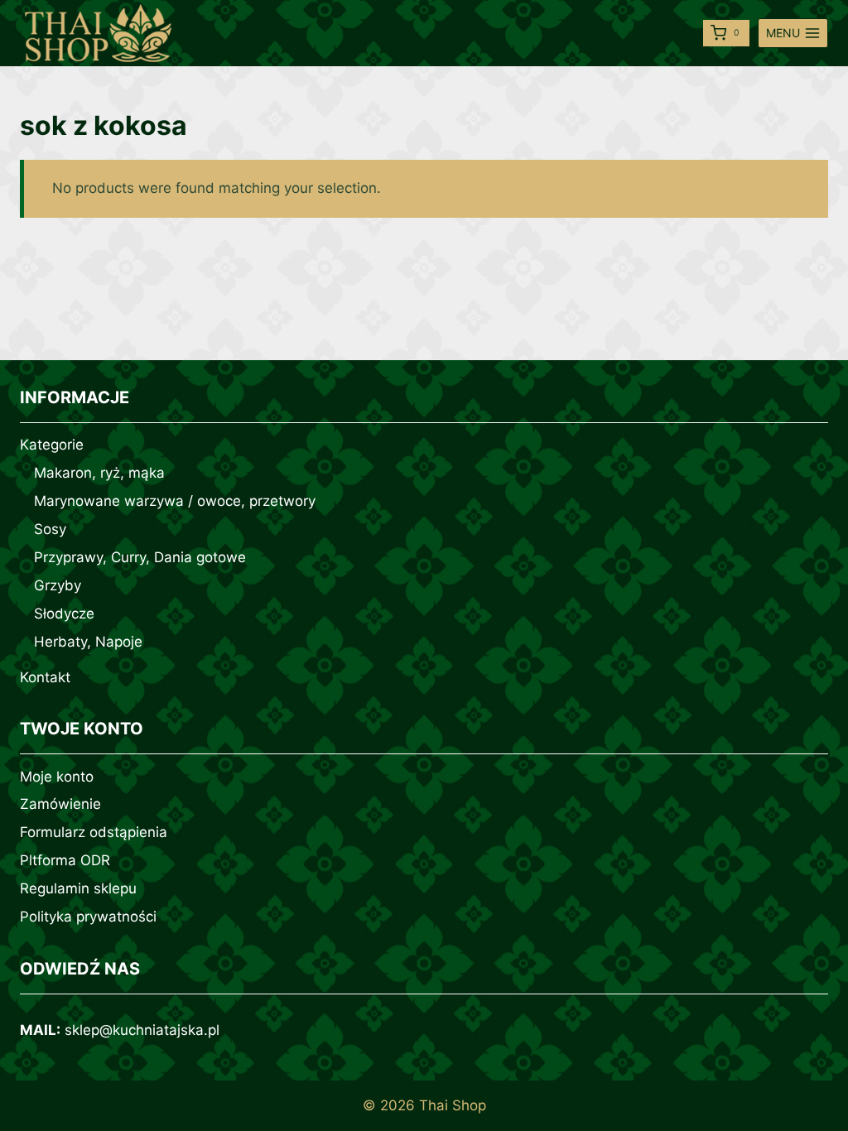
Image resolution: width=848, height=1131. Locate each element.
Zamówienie (60, 804)
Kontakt (45, 677)
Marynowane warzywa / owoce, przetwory (175, 501)
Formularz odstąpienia (93, 832)
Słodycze (64, 613)
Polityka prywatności (88, 916)
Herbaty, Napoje (88, 641)
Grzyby (57, 585)
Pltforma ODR (65, 860)
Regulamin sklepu (78, 888)
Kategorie (52, 444)
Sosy (50, 529)
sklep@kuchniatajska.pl (142, 1030)
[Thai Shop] (98, 33)
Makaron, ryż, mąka (99, 472)
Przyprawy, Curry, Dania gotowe (140, 557)
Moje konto (57, 776)
